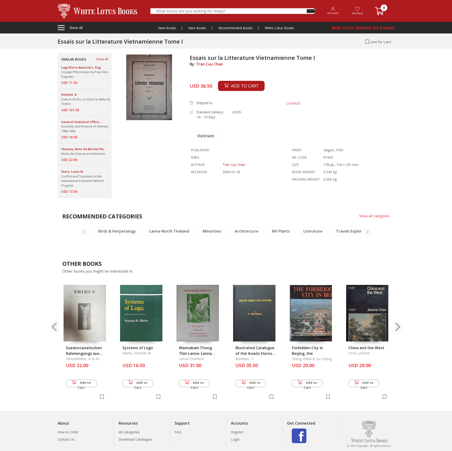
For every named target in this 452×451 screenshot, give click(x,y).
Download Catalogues (136, 439)
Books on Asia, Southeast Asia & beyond (363, 28)
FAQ (178, 432)
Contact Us (66, 439)
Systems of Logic (137, 347)
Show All (102, 59)
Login (235, 439)
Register (237, 432)
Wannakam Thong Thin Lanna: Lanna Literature (195, 353)
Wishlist (357, 13)
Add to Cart (84, 383)
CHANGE (293, 103)
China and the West (366, 347)
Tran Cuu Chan (209, 64)
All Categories (129, 432)
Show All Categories (374, 216)
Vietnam (205, 136)
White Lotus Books (279, 28)
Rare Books (197, 28)
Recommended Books (235, 28)
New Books (167, 28)
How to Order (68, 432)
